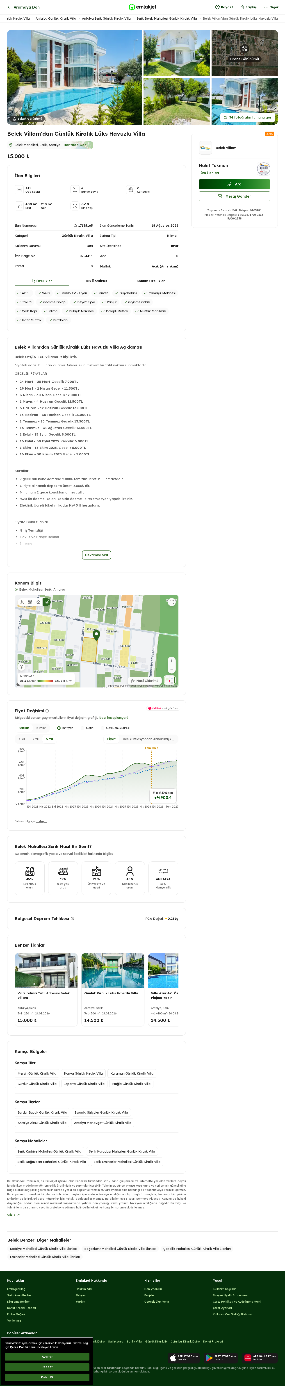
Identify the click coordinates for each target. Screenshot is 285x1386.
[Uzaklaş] (172, 669)
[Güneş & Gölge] (55, 602)
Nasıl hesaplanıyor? (113, 718)
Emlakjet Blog (16, 1289)
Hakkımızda (84, 1289)
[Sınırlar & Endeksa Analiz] (47, 602)
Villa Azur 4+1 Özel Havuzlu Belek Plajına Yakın (178, 995)
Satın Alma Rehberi (19, 1295)
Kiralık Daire (96, 1341)
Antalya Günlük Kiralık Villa (56, 18)
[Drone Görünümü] (30, 602)
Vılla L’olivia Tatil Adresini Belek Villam (44, 995)
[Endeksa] (24, 684)
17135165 (85, 226)
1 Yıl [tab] (22, 739)
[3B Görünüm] (38, 602)
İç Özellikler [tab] (42, 281)
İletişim (81, 1295)
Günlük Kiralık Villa (16, 18)
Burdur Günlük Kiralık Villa (37, 1084)
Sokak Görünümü (30, 118)
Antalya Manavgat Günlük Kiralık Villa (102, 1123)
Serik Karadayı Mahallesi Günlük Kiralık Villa (122, 1151)
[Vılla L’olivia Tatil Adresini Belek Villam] (46, 970)
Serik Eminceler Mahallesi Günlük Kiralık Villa (127, 1162)
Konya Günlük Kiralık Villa (83, 1073)
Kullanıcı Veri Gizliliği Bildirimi (232, 1314)
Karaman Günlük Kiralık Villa (131, 1073)
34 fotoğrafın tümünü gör (250, 117)
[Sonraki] (173, 990)
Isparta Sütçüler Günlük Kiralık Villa (101, 1112)
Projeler (149, 1295)
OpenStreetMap (168, 685)
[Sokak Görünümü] (22, 602)
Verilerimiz (14, 1320)
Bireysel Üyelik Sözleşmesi (230, 1295)
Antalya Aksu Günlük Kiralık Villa (42, 1123)
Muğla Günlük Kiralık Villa (131, 1084)
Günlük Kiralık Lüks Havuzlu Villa (111, 993)
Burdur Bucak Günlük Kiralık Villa (42, 1112)
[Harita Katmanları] (170, 680)
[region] (96, 641)
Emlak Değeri (16, 1314)
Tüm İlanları (209, 173)
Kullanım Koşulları (225, 1289)
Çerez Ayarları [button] (222, 1308)
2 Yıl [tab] (35, 739)
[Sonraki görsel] (135, 77)
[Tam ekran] (172, 602)
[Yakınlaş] (172, 661)
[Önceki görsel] (14, 77)
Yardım (80, 1301)
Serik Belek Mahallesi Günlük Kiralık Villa (167, 18)
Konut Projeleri (213, 1341)
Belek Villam (226, 148)
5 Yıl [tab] (49, 739)
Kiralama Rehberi (18, 1301)
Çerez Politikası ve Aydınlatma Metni (237, 1301)
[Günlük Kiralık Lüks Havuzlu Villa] (113, 970)
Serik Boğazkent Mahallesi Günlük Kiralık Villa (52, 1162)
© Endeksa (113, 685)
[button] (245, 53)
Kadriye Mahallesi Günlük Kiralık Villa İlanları (43, 1249)
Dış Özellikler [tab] (96, 281)
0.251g (173, 919)
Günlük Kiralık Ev (156, 1341)
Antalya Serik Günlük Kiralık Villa (106, 18)
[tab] (24, 728)
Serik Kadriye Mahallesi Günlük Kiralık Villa (49, 1151)
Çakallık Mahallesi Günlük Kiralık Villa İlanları (197, 1249)
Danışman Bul (153, 1289)
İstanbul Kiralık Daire (185, 1341)
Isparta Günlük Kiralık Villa (84, 1084)
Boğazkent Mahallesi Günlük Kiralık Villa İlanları (120, 1249)
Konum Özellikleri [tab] (151, 281)
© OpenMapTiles (146, 685)
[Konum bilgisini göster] (21, 667)
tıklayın (41, 821)
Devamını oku (96, 555)
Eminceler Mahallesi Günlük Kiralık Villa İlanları (45, 1257)
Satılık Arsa (115, 1341)
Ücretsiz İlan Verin (156, 1301)
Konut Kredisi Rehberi (21, 1308)
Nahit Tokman (213, 165)
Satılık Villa (134, 1341)
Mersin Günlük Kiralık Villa (37, 1073)
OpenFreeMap (129, 685)
